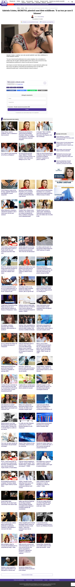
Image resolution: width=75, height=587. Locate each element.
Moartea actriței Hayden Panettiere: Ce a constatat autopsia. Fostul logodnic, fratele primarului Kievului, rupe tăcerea (26, 193)
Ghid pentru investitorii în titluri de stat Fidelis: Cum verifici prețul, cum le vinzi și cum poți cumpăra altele (45, 327)
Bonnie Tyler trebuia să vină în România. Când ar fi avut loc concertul (26, 444)
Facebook (12, 90)
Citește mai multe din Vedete (27, 574)
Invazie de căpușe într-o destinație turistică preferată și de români (27, 568)
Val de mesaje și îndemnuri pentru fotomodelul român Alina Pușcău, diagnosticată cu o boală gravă (44, 289)
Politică (18, 1)
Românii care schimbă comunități (56, 1)
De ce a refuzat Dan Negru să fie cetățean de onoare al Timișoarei (9, 345)
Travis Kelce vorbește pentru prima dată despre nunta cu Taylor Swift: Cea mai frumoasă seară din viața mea (9, 250)
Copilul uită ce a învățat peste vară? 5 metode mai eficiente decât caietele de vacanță (27, 386)
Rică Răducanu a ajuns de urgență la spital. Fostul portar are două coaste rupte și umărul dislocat (44, 464)
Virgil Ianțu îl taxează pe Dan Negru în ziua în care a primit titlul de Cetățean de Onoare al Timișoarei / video (9, 307)
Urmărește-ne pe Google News (48, 21)
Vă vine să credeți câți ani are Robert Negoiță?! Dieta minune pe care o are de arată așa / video (44, 504)
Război (22, 1)
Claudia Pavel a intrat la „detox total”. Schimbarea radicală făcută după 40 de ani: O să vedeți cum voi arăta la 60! (45, 213)
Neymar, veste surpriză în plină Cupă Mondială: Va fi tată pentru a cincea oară (8, 568)
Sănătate (24, 2)
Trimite (27, 109)
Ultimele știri (12, 1)
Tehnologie (38, 2)
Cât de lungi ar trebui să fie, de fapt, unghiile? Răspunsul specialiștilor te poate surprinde (9, 192)
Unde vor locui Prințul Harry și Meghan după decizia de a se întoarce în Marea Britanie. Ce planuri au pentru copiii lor (44, 156)
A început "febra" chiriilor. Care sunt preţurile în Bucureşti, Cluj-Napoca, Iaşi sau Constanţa (44, 134)
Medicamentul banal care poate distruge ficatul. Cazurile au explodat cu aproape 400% (8, 369)
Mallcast (44, 2)
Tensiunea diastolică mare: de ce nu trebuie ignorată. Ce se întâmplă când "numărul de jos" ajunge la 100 (9, 289)
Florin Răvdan (41, 16)
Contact (45, 580)
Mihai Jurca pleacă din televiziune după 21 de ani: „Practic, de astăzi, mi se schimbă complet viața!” (26, 407)
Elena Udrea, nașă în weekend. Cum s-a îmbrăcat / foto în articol (9, 133)
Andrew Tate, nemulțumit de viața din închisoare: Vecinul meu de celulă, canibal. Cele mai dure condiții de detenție (27, 327)
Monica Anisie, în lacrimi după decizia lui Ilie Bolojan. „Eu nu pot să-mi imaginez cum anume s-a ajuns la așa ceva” (64, 144)
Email (43, 90)
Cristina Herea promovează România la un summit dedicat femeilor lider (44, 424)
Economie (36, 1)
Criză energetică (29, 1)
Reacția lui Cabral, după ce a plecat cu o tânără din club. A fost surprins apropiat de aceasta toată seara (45, 445)
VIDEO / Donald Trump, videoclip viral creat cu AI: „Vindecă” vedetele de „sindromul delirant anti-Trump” (26, 484)
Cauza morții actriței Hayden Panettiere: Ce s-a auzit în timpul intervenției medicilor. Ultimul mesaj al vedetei (45, 192)
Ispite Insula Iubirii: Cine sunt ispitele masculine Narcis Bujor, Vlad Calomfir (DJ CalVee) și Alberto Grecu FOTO (27, 270)
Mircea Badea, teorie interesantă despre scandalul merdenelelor (63, 150)
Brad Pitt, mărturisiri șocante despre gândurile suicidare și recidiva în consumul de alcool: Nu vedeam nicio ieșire (9, 270)
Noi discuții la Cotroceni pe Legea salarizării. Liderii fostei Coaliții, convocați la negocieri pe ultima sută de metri (64, 155)
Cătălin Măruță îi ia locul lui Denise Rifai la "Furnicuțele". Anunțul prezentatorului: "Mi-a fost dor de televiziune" (27, 249)
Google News (20, 84)
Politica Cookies (29, 580)
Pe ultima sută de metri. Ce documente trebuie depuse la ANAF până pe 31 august (44, 248)
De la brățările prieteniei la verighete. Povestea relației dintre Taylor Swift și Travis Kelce (9, 484)
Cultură (28, 2)
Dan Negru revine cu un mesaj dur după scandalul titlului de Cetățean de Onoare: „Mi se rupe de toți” (26, 289)
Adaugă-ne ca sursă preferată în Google (30, 21)
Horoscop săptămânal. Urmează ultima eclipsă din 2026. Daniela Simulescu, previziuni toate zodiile (64, 162)
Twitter (22, 90)
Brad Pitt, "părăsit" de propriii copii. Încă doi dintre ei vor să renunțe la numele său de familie (27, 369)
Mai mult (49, 2)
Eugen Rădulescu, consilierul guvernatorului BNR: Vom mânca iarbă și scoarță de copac (31, 4)
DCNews (4, 3)
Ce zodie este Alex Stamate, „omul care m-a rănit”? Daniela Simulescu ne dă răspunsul (26, 425)
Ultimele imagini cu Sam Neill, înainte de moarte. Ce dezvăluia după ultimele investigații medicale (44, 387)
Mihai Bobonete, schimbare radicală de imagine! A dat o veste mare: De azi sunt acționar (9, 212)
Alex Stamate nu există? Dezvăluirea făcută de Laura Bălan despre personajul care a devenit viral (9, 407)
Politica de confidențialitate (19, 580)
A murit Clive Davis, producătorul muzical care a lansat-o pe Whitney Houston (45, 524)
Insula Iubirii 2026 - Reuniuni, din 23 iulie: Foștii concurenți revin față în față (9, 503)
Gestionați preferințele (38, 580)
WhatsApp (33, 90)
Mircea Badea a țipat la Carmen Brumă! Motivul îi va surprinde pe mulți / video (9, 545)
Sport (33, 2)
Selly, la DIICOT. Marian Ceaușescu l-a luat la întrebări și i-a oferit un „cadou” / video (43, 484)
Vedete (26, 8)
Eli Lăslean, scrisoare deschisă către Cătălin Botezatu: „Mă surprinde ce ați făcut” (8, 327)
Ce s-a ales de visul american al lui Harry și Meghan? (9, 154)
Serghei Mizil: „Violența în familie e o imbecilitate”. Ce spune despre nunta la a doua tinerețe (45, 369)
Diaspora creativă (44, 1)
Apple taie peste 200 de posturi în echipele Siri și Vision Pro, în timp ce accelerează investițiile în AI (44, 407)
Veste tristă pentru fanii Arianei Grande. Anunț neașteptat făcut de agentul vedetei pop (44, 307)
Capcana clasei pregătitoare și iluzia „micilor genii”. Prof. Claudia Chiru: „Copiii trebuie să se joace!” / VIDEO (27, 464)
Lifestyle (22, 8)
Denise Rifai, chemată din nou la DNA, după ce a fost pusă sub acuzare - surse (44, 545)
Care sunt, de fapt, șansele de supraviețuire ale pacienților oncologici (9, 444)
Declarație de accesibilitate (54, 580)
